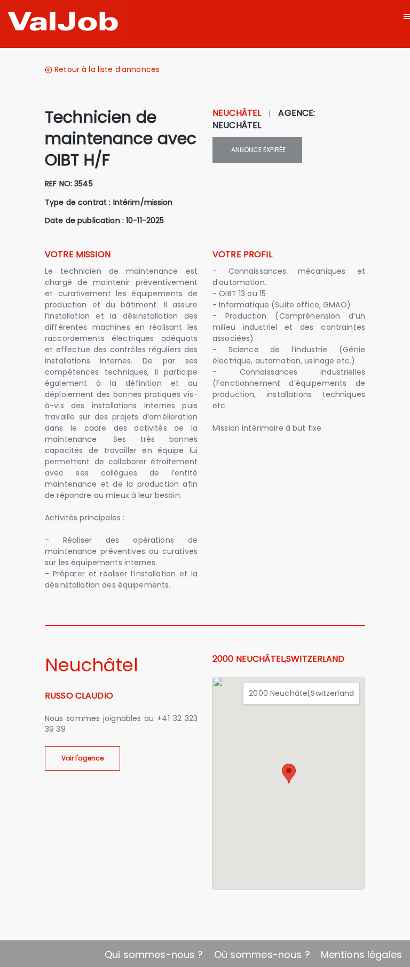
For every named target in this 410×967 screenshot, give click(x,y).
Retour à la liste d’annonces (107, 69)
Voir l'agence (82, 758)
